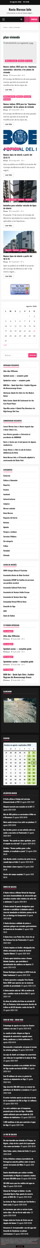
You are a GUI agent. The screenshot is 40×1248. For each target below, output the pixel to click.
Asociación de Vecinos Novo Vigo (15, 597)
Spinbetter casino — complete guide (16, 380)
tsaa (6, 75)
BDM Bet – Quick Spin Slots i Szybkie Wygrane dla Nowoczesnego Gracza (18, 676)
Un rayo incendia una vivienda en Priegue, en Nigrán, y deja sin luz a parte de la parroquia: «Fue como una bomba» (19, 1143)
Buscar (34, 19)
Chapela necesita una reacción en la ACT (17, 806)
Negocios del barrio (10, 517)
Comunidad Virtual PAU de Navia (14, 601)
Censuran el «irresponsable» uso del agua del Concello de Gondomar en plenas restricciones (19, 1230)
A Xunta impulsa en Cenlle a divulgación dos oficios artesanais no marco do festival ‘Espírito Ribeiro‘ (19, 950)
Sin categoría (8, 541)
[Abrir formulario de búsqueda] (21, 19)
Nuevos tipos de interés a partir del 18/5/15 (20, 242)
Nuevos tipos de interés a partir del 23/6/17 (20, 140)
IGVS (5, 611)
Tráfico (5, 546)
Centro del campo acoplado (13, 874)
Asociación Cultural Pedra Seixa (14, 587)
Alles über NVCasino (10, 371)
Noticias (21, 61)
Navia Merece (8, 513)
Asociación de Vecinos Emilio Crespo (16, 592)
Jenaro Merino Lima (10, 426)
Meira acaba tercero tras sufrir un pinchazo (18, 822)
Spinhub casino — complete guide (15, 375)
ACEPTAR (20, 1246)
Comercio (6, 475)
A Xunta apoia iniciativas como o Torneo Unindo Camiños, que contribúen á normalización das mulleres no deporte (17, 961)
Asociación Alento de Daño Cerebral (16, 575)
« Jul (5, 345)
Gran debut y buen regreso (13, 866)
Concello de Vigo (9, 606)
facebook (6, 494)
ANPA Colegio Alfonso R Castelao (15, 570)
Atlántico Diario (10, 793)
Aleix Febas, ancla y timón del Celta (16, 1151)
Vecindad (27, 96)
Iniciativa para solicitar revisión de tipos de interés (20, 191)
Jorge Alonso (8, 449)
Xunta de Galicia (9, 615)
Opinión (16, 250)
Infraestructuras (9, 499)
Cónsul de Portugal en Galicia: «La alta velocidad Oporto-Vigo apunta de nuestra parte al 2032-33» (18, 1193)
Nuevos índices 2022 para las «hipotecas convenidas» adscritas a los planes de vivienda (20, 52)
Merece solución (11, 61)
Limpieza (6, 503)
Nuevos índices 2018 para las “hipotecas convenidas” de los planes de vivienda (19, 105)
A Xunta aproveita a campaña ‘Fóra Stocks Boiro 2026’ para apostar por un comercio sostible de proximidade (18, 982)
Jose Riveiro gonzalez (11, 434)
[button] (3, 19)
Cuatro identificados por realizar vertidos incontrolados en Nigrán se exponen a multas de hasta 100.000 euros (19, 1175)
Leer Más (9, 90)
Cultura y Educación (10, 480)
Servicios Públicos (9, 536)
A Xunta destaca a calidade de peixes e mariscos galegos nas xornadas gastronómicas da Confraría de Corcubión (20, 926)
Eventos (6, 489)
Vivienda (29, 61)
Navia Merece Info (20, 9)
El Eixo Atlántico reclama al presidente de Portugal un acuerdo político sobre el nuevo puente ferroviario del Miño (19, 1161)
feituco (7, 639)
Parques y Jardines (10, 532)
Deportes (6, 485)
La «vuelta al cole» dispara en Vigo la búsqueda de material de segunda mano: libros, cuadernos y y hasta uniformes (17, 1036)
